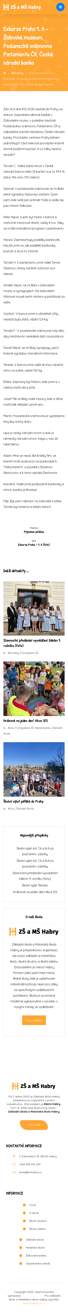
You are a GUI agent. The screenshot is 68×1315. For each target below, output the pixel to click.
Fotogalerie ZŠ (29, 653)
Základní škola (24, 808)
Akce (11, 728)
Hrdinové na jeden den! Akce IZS (35, 892)
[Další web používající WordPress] (22, 7)
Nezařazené (42, 728)
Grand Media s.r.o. (34, 1303)
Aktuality (13, 653)
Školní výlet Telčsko (35, 885)
